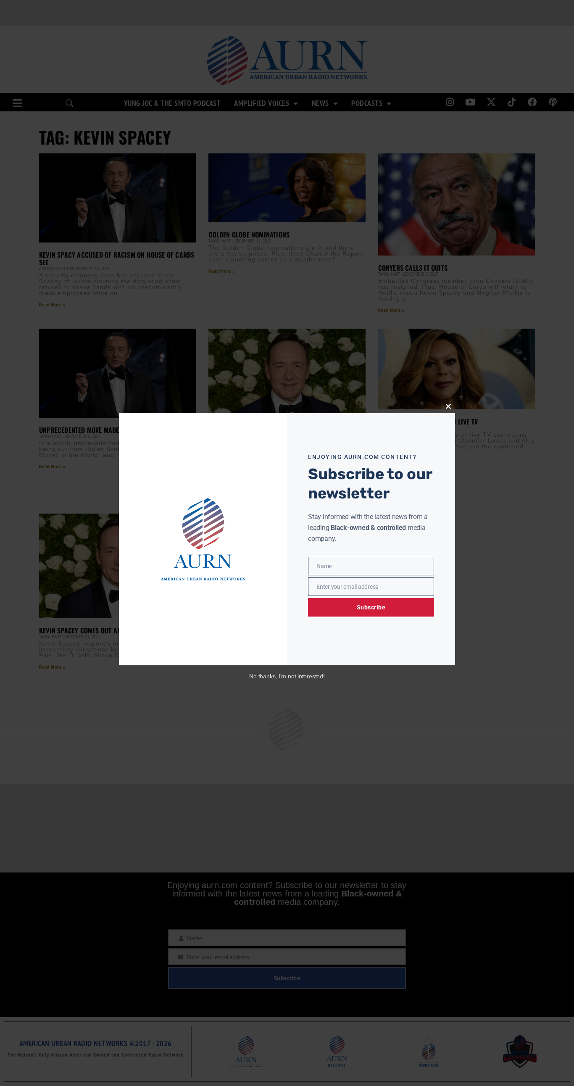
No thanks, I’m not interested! (286, 676)
